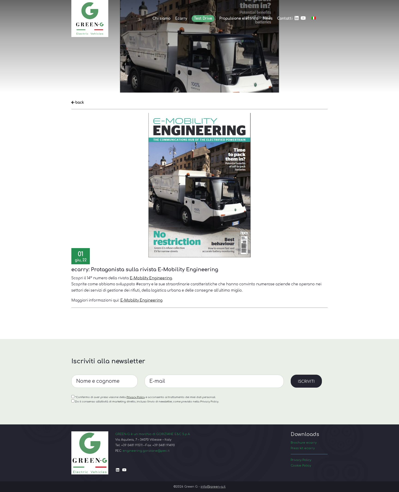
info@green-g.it (213, 486)
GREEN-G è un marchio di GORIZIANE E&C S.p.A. (152, 434)
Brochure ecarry (304, 442)
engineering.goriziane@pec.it (146, 450)
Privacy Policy (136, 397)
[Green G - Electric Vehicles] (89, 18)
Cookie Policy (301, 465)
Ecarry (181, 18)
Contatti (285, 18)
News (267, 18)
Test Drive (203, 18)
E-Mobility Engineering (151, 278)
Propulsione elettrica (238, 18)
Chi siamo (161, 18)
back (79, 102)
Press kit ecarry (303, 448)
